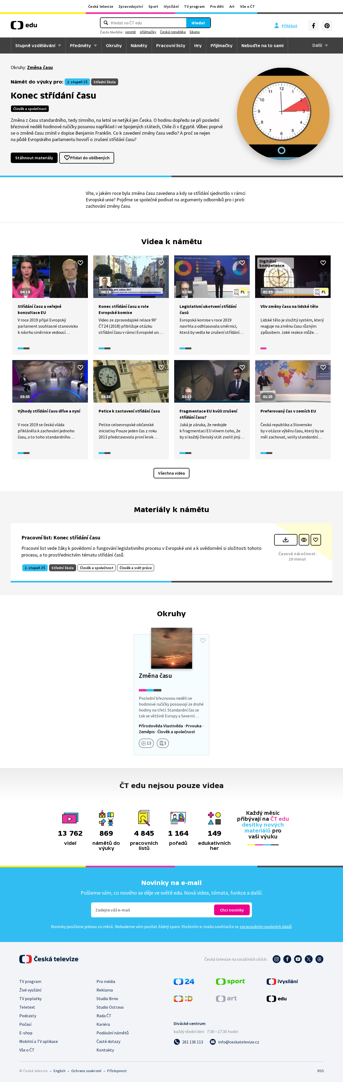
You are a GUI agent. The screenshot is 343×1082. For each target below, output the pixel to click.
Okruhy (114, 45)
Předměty (80, 45)
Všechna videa (171, 473)
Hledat (198, 22)
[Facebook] (313, 25)
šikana (194, 31)
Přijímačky (222, 45)
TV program (194, 6)
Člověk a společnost (30, 108)
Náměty (139, 45)
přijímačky (148, 31)
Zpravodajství (130, 6)
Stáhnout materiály (34, 157)
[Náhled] (304, 540)
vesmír (130, 31)
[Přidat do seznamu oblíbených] (80, 263)
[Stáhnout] (285, 540)
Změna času (40, 67)
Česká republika (173, 31)
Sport (153, 6)
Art (232, 6)
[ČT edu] (24, 27)
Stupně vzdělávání (35, 45)
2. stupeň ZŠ (77, 82)
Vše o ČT (247, 6)
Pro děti (217, 6)
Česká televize (100, 6)
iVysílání (171, 6)
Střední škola (105, 82)
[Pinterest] (327, 25)
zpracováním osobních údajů (266, 926)
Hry (198, 45)
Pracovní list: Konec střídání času (60, 537)
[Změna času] (171, 694)
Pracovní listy (170, 45)
